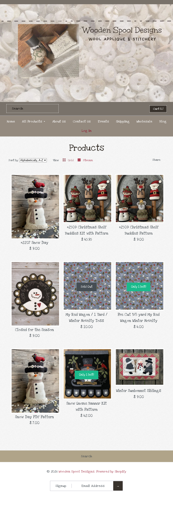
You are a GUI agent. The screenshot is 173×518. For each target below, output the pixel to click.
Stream (88, 160)
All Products (33, 121)
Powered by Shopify (111, 471)
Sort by (13, 160)
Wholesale (144, 121)
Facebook (117, 108)
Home (11, 121)
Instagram (137, 108)
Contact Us (82, 121)
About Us (59, 121)
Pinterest (127, 108)
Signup (60, 486)
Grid (71, 160)
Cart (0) (158, 109)
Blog (162, 121)
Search (86, 456)
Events (103, 121)
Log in (87, 131)
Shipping (123, 121)
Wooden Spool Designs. (77, 471)
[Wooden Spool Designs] (86, 7)
